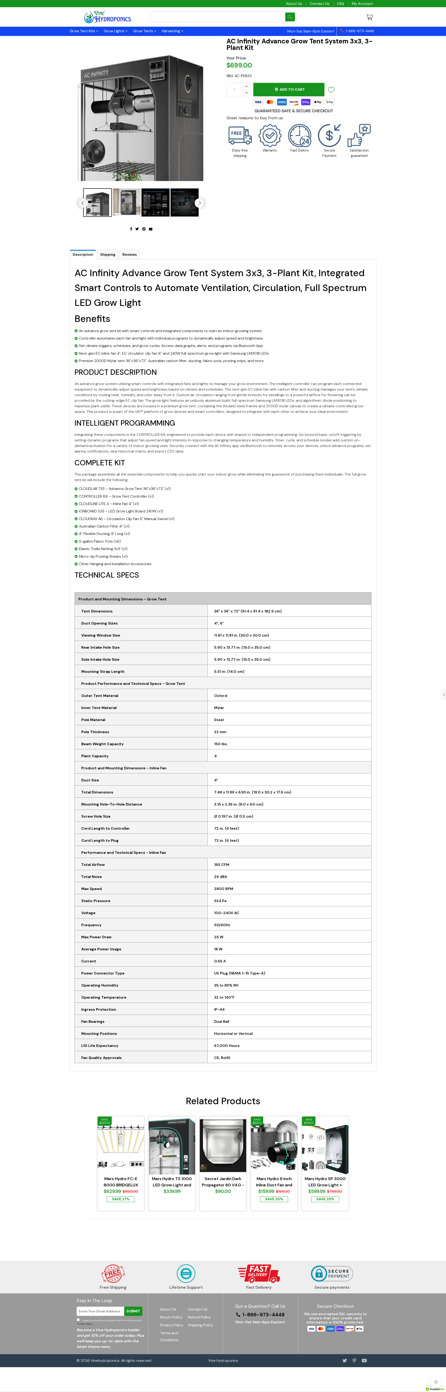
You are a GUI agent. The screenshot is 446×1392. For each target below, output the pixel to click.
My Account (362, 4)
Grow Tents (143, 31)
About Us (294, 4)
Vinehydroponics (105, 1360)
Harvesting (171, 31)
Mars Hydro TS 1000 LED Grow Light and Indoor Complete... (172, 1182)
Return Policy (171, 1317)
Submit (133, 1311)
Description (83, 254)
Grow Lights (114, 31)
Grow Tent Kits (83, 31)
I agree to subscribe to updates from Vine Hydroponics (109, 1322)
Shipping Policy (200, 1325)
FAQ (340, 4)
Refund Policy (199, 1317)
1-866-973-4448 (359, 31)
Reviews (129, 254)
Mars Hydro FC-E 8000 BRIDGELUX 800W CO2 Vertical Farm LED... (121, 1182)
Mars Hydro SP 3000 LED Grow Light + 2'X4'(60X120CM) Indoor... (325, 1182)
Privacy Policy (84, 1323)
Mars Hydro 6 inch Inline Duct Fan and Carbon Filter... (274, 1182)
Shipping (107, 254)
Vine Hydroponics (223, 1360)
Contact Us (319, 4)
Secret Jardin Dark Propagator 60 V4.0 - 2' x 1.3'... (223, 1182)
